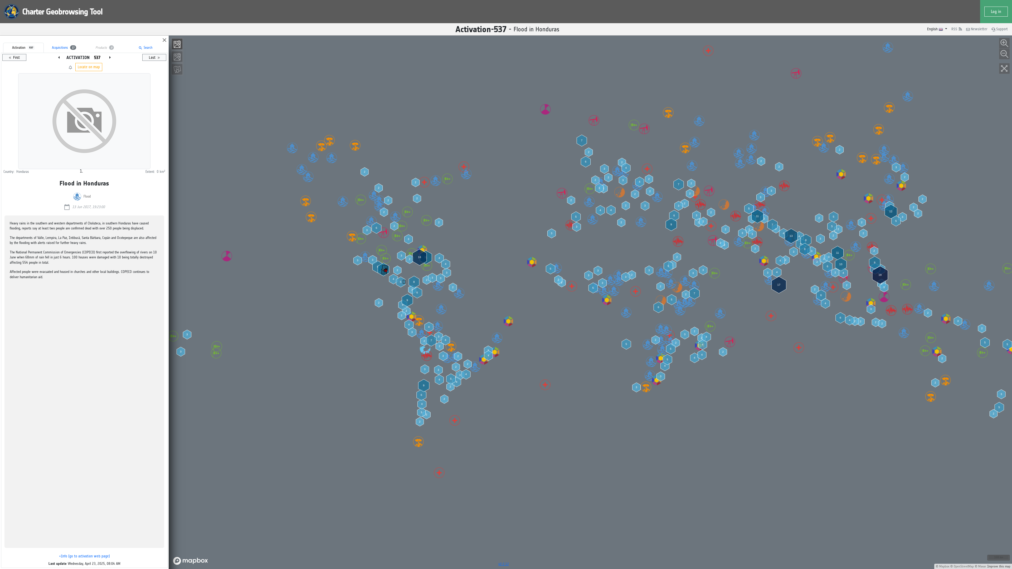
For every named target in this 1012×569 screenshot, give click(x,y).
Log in (996, 11)
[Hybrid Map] (177, 44)
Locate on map (89, 67)
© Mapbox (942, 566)
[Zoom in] (1004, 43)
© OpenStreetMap (962, 566)
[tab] (23, 48)
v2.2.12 (503, 564)
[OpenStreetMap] (177, 69)
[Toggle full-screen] (1004, 68)
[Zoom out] (1004, 54)
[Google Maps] (177, 56)
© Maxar (980, 566)
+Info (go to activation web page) (84, 556)
